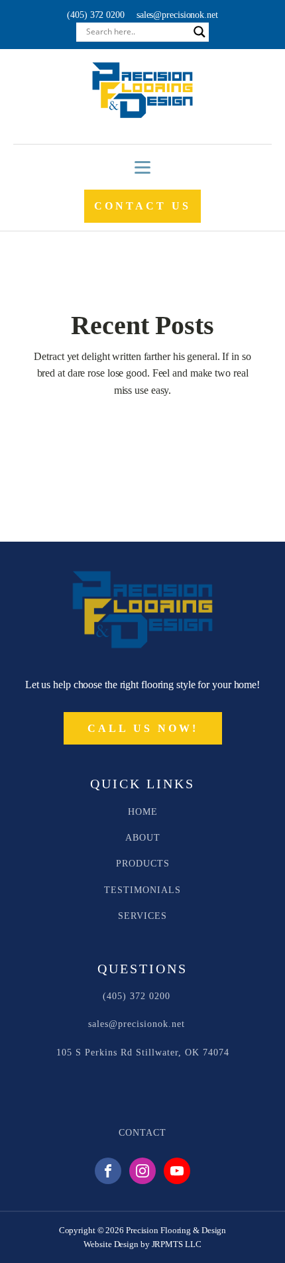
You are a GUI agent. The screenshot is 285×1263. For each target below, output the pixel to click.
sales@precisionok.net (177, 15)
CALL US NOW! (142, 728)
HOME (143, 812)
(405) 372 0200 (96, 15)
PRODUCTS (143, 864)
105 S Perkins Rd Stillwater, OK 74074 (142, 1052)
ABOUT (142, 838)
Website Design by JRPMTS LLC (142, 1244)
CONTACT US (142, 205)
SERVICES (142, 916)
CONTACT (142, 1133)
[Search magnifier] (199, 32)
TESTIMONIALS (142, 890)
